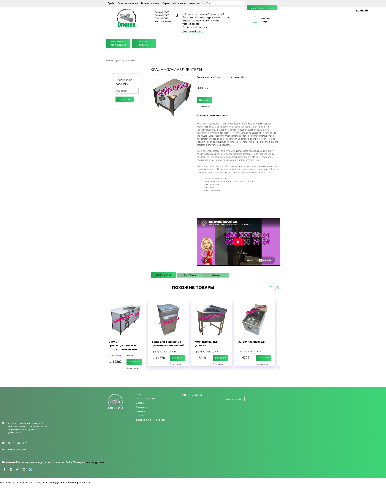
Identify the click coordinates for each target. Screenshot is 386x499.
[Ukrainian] (362, 10)
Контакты (194, 3)
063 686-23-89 (162, 12)
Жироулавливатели (208, 341)
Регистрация (256, 8)
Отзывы (216, 275)
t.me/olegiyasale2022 (97, 463)
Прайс (111, 3)
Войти (271, 8)
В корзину (134, 358)
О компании (179, 3)
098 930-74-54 (162, 18)
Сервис (166, 3)
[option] (125, 333)
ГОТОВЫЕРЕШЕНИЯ (144, 43)
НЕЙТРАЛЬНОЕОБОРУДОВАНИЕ (118, 43)
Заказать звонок (233, 399)
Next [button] (277, 288)
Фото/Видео (190, 275)
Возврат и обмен (150, 3)
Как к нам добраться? (192, 31)
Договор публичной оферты (150, 420)
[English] (366, 10)
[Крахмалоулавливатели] (172, 96)
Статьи (139, 415)
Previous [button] (271, 288)
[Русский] (357, 10)
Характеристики (163, 275)
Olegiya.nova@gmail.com (194, 27)
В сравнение (203, 106)
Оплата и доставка (127, 3)
